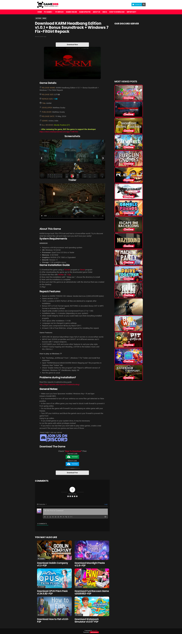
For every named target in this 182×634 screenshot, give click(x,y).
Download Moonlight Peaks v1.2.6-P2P (90, 564)
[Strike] (53, 517)
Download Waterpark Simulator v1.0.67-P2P (87, 620)
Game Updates (85, 12)
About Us (96, 12)
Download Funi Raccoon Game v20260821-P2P (92, 592)
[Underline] (50, 517)
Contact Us (138, 4)
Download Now (72, 44)
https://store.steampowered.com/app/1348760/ (59, 132)
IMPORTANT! (131, 12)
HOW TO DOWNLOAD (116, 12)
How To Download (73, 451)
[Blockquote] (61, 517)
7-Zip (69, 274)
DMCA (104, 12)
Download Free (72, 472)
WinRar (61, 274)
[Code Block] (63, 517)
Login (106, 504)
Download (75, 456)
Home (40, 12)
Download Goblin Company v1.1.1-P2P (52, 564)
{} (68, 516)
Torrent (67, 270)
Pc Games (41, 559)
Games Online (71, 12)
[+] (71, 516)
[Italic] (47, 517)
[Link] (66, 517)
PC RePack (59, 12)
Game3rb (94, 630)
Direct (82, 270)
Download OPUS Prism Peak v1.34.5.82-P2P (52, 592)
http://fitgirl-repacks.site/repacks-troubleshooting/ (60, 384)
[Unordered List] (58, 517)
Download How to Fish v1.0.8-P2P (53, 620)
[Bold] (45, 517)
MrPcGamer (94, 632)
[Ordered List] (55, 517)
